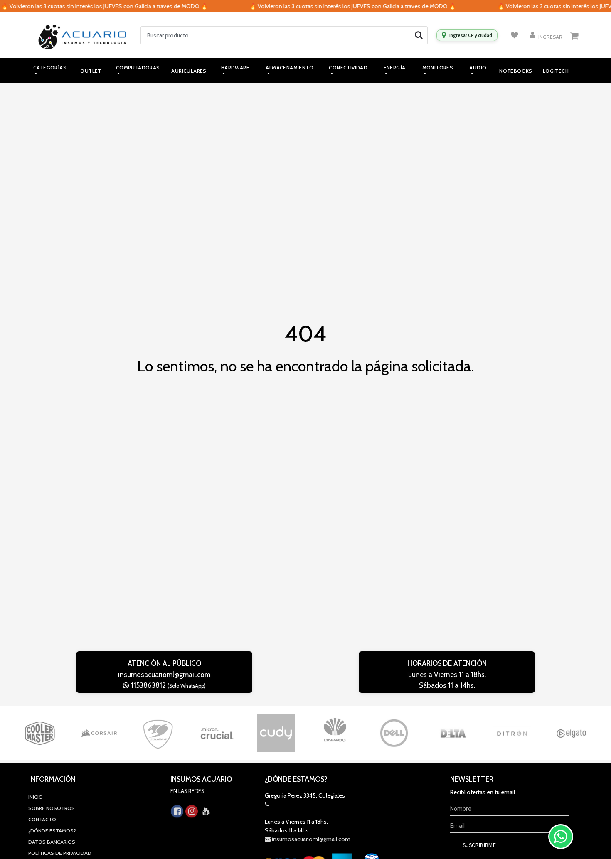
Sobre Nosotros (51, 808)
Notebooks (515, 71)
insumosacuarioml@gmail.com (164, 674)
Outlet (90, 71)
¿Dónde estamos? (52, 830)
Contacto (42, 819)
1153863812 (167, 685)
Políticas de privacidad (59, 853)
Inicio (35, 797)
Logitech (556, 71)
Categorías (50, 67)
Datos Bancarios (51, 842)
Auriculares (188, 71)
